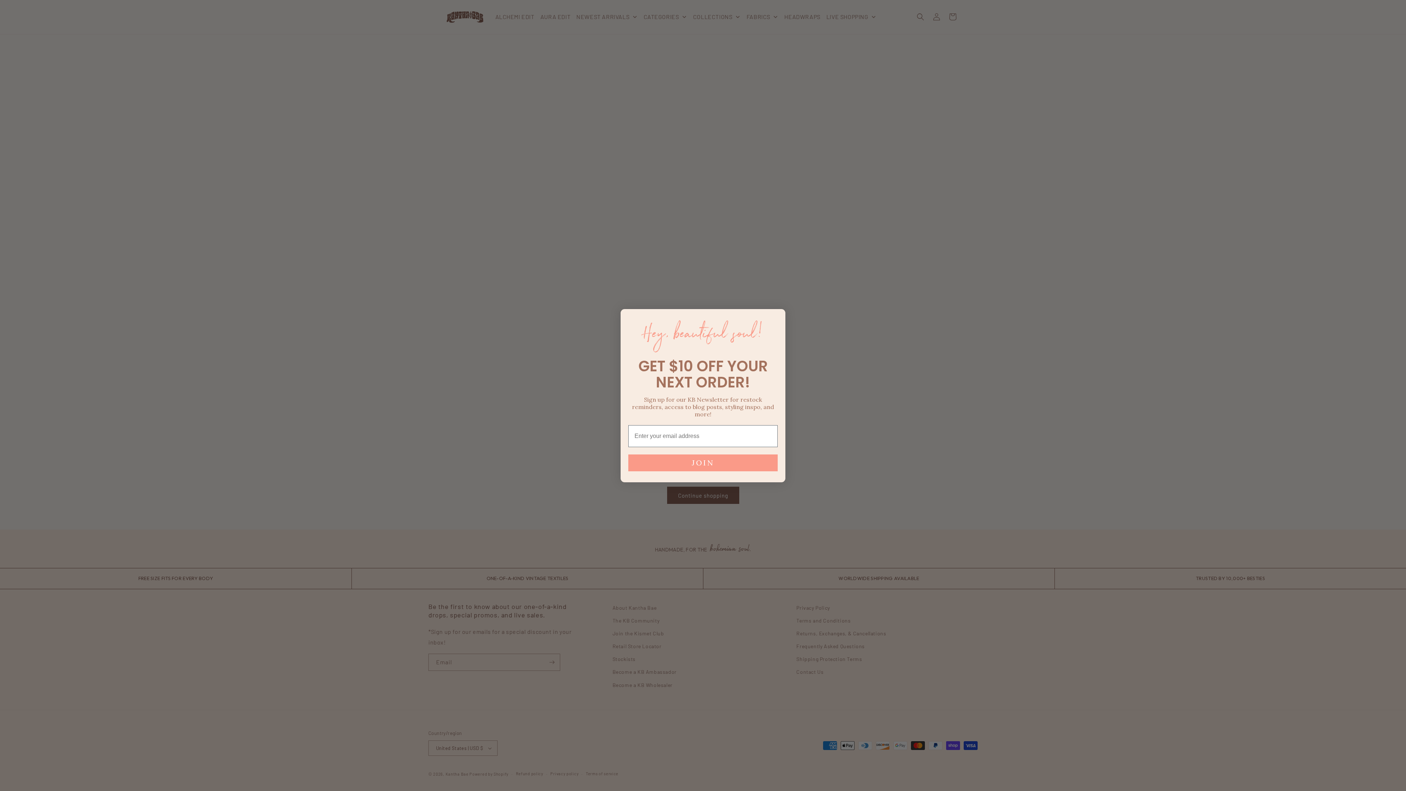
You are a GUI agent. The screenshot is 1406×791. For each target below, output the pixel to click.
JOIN (703, 462)
